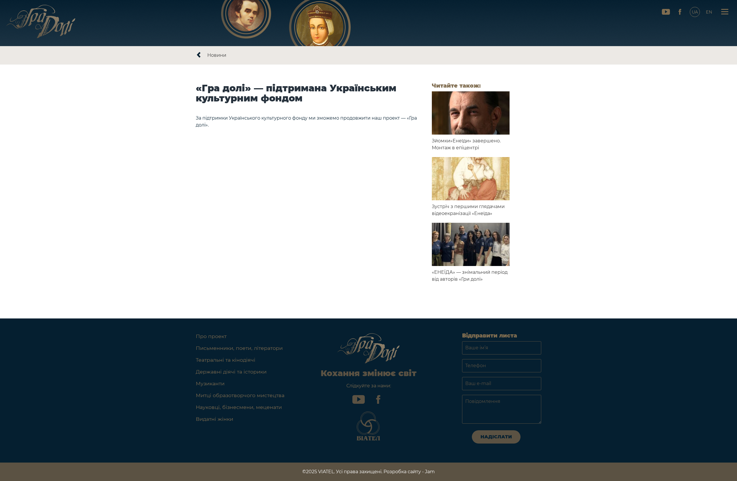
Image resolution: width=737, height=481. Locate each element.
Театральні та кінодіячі (225, 360)
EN (709, 12)
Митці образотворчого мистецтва (240, 395)
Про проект (211, 336)
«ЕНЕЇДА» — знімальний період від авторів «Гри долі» (470, 275)
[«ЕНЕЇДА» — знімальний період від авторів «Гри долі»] (471, 244)
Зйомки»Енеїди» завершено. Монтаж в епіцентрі (466, 144)
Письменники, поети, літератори (239, 348)
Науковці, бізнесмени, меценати (239, 407)
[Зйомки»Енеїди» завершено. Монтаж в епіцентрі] (471, 113)
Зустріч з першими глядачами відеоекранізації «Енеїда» (468, 210)
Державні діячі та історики (231, 372)
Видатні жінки (214, 419)
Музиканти (210, 383)
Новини (216, 55)
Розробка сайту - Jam (409, 471)
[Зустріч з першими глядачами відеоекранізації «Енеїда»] (471, 178)
